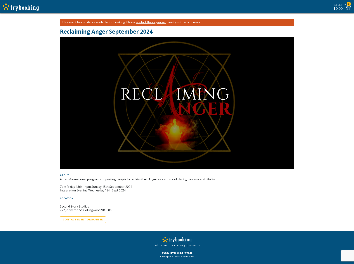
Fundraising (178, 245)
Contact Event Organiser (83, 219)
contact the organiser (151, 22)
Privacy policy (166, 256)
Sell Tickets (161, 245)
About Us (194, 245)
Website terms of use (184, 256)
